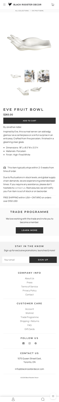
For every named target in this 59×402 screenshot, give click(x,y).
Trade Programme (30, 317)
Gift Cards (30, 329)
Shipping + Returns (29, 321)
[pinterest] (36, 343)
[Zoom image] (29, 43)
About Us (29, 278)
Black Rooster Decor (32, 377)
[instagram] (29, 343)
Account (29, 308)
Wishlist (30, 313)
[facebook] (23, 343)
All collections (22, 11)
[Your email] (15, 260)
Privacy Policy (29, 290)
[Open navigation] (6, 4)
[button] (9, 43)
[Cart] (53, 4)
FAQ (29, 325)
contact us (20, 187)
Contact (29, 294)
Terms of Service (29, 286)
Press (29, 282)
